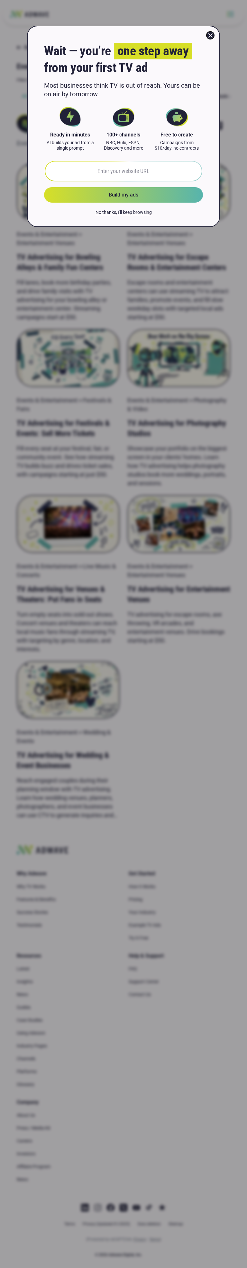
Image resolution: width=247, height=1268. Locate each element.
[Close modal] (210, 35)
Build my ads (123, 195)
